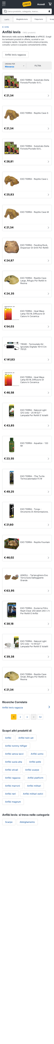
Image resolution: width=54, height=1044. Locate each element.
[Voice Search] (49, 11)
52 (40, 717)
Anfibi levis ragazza (15, 54)
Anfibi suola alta (13, 761)
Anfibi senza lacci (14, 753)
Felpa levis (39, 19)
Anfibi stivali (11, 769)
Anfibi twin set (26, 737)
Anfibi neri (10, 793)
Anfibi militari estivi (33, 793)
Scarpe (8, 822)
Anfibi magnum (13, 801)
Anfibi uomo (37, 753)
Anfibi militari (34, 785)
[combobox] (27, 11)
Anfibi (6, 27)
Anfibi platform (35, 777)
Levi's (7, 19)
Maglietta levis (22, 19)
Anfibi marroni (12, 785)
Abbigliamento (27, 822)
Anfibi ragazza (12, 777)
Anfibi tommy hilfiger (16, 745)
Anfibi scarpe (32, 769)
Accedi (41, 4)
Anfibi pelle (35, 761)
